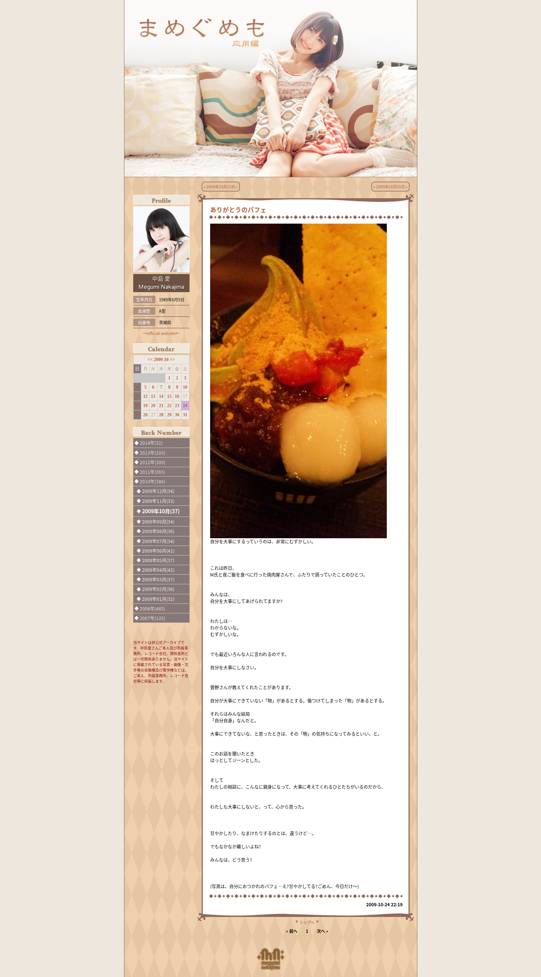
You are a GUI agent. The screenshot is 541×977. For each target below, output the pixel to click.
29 (169, 414)
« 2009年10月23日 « (221, 186)
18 (137, 405)
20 (153, 405)
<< (151, 359)
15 (169, 396)
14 (161, 396)
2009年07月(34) (158, 541)
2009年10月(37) (161, 511)
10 (185, 387)
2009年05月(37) (158, 560)
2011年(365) (152, 472)
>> (172, 359)
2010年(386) (152, 481)
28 (161, 414)
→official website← (161, 333)
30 (177, 414)
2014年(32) (151, 443)
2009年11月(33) (158, 501)
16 (177, 396)
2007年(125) (152, 618)
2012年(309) (152, 462)
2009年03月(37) (158, 579)
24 (185, 405)
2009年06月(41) (158, 550)
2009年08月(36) (158, 531)
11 (137, 396)
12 (145, 396)
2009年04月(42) (158, 570)
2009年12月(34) (158, 491)
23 (177, 405)
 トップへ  (307, 922)
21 (161, 405)
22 (169, 405)
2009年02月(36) (158, 589)
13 (153, 396)
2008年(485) (152, 608)
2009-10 (162, 359)
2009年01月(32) (158, 599)
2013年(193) (152, 452)
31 (185, 414)
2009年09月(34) (158, 521)
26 (145, 414)
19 (145, 405)
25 (137, 414)
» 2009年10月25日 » (390, 186)
